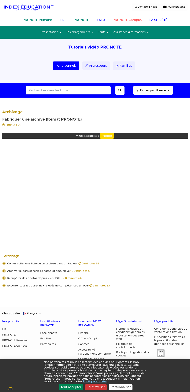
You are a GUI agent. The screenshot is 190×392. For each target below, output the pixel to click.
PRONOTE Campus (127, 20)
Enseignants (48, 333)
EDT (63, 20)
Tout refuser (96, 387)
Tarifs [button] (101, 32)
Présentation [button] (49, 32)
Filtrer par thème (153, 90)
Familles (125, 65)
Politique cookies (95, 381)
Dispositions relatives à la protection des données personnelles (169, 340)
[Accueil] (29, 7)
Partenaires (48, 344)
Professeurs (97, 65)
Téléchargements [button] (78, 32)
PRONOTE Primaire (37, 20)
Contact (83, 344)
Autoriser (107, 135)
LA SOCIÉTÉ (158, 20)
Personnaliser (121, 387)
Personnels (67, 65)
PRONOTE (81, 20)
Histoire (83, 333)
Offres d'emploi (88, 338)
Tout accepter (71, 387)
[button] (95, 264)
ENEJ (101, 20)
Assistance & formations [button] (129, 32)
